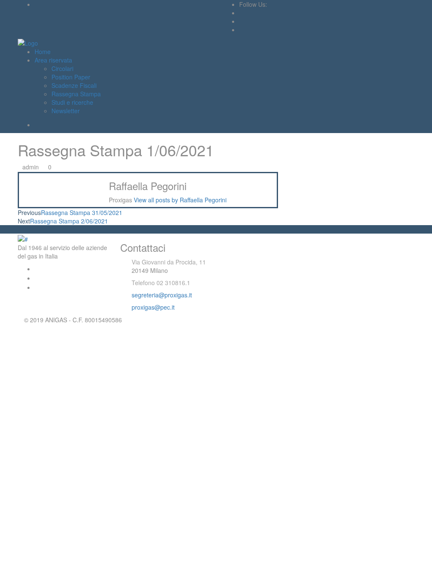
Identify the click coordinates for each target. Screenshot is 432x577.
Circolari (62, 68)
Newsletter (65, 110)
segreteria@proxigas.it (162, 295)
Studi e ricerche (72, 102)
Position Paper (70, 77)
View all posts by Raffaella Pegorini (180, 200)
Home (43, 51)
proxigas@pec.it (153, 307)
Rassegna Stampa (76, 94)
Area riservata (53, 60)
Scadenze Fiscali (74, 85)
